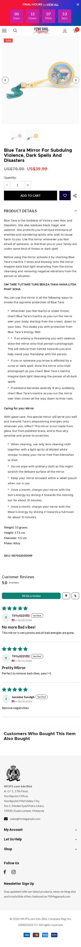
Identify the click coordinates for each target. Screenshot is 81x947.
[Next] (75, 80)
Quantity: (10, 177)
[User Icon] (65, 31)
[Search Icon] (18, 31)
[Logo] (41, 30)
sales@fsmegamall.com (25, 818)
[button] (65, 195)
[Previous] (5, 80)
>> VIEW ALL (51, 4)
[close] (78, 4)
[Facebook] (4, 872)
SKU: (18, 555)
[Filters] (66, 595)
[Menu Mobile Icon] (4, 30)
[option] (40, 80)
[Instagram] (13, 872)
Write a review (31, 595)
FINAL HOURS (32, 4)
